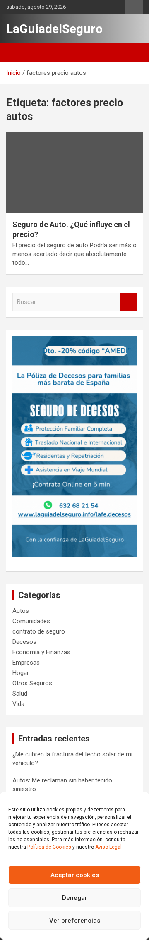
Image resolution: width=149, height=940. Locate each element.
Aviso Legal (108, 847)
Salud (19, 693)
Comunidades (31, 621)
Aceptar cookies (74, 875)
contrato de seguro (38, 631)
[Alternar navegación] (16, 52)
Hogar (20, 673)
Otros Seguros (32, 683)
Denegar (74, 898)
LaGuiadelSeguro (54, 29)
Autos (20, 611)
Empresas (26, 662)
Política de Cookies (49, 847)
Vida (18, 704)
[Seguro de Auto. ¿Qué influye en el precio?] (74, 173)
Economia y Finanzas (41, 652)
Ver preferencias (74, 920)
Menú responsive (134, 7)
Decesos (24, 642)
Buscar (128, 302)
